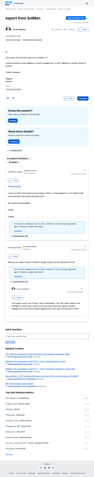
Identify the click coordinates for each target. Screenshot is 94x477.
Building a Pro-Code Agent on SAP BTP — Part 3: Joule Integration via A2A (35, 361)
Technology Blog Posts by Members (22, 379)
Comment (83, 98)
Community (18, 3)
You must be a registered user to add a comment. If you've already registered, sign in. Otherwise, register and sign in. (45, 225)
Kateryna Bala (15, 186)
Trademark (56, 473)
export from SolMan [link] (64, 9)
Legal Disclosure (43, 473)
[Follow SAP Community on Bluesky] (45, 468)
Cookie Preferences (77, 473)
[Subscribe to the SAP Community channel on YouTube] (49, 468)
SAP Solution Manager (13, 40)
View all (9, 455)
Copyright (31, 473)
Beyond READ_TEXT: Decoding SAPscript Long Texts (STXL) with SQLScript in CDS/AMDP (42, 376)
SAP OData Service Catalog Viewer (19, 384)
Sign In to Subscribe (76, 18)
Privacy (11, 473)
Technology (40, 9)
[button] (79, 30)
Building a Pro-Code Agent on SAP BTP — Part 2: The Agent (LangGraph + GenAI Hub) (40, 369)
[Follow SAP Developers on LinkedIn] (53, 468)
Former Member (19, 29)
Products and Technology (26, 9)
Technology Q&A (51, 9)
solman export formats (14, 89)
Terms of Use (21, 473)
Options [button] (87, 18)
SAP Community (11, 9)
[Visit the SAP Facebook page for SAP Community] (41, 468)
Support (65, 473)
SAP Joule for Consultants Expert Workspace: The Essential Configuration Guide (38, 354)
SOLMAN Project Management (32, 40)
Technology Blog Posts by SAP (19, 357)
